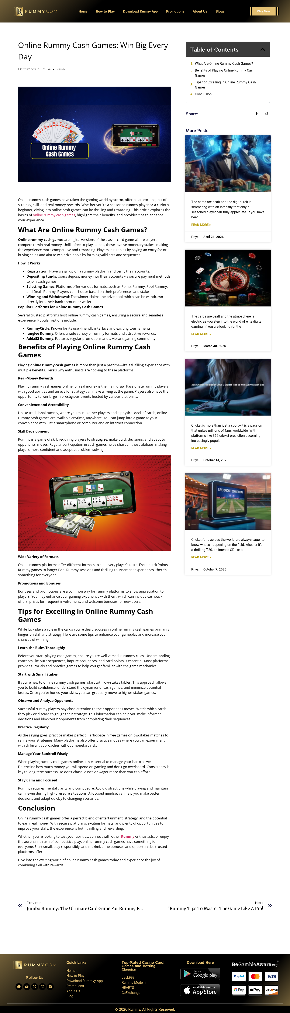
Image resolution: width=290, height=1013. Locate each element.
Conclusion (203, 94)
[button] (262, 49)
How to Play (105, 11)
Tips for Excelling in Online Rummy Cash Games (225, 84)
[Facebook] (18, 986)
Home (83, 11)
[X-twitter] (34, 986)
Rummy (127, 836)
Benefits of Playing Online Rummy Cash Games (225, 72)
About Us (200, 11)
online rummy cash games (54, 215)
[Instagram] (42, 986)
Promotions (175, 11)
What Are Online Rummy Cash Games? (224, 64)
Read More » (201, 225)
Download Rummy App (140, 11)
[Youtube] (26, 986)
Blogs (220, 11)
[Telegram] (50, 986)
